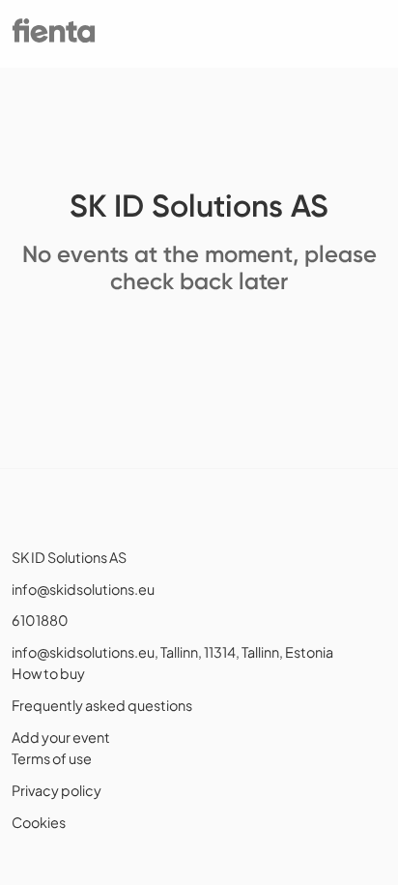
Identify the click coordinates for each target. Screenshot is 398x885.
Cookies (39, 822)
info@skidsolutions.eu (83, 589)
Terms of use (52, 758)
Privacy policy (56, 790)
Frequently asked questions (102, 705)
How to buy (48, 673)
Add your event (61, 737)
